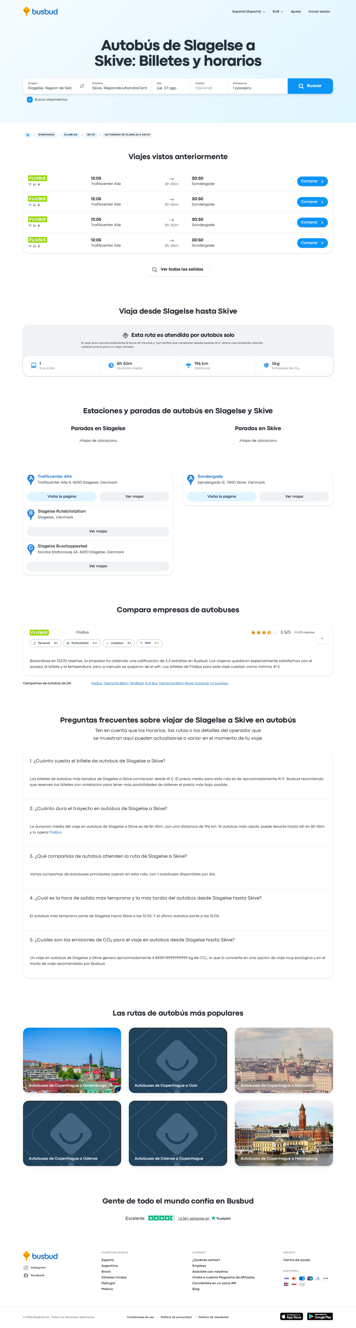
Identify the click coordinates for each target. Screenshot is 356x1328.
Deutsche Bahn (116, 683)
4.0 (95, 643)
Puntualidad (80, 643)
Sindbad (137, 683)
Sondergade (210, 477)
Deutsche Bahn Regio (176, 683)
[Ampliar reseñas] (322, 638)
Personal (44, 643)
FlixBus (82, 632)
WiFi (148, 643)
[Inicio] (28, 135)
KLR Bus (151, 683)
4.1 (55, 643)
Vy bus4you (219, 683)
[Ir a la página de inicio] (40, 11)
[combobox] (50, 86)
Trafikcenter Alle (55, 477)
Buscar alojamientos (51, 99)
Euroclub (202, 683)
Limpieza (117, 643)
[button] (82, 86)
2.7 (157, 643)
